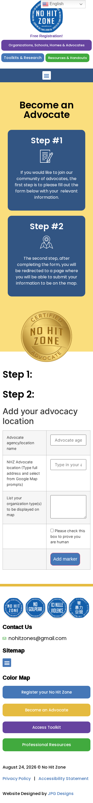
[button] (46, 75)
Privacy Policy (17, 779)
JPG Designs (61, 794)
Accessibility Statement (63, 779)
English (56, 4)
